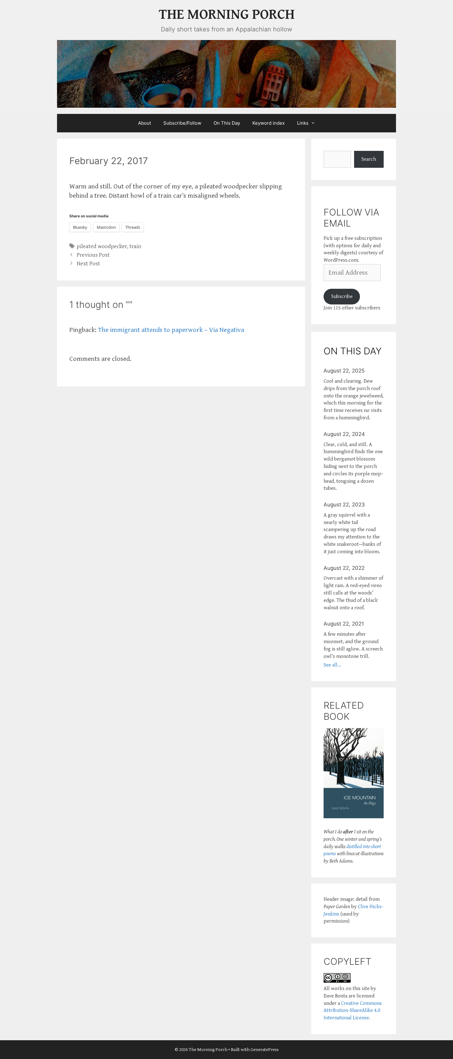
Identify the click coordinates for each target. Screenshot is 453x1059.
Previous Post (93, 255)
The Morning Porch (227, 14)
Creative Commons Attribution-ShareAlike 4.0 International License (353, 1010)
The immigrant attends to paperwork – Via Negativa (171, 330)
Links (302, 123)
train (135, 246)
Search (368, 159)
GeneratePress (265, 1049)
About (144, 123)
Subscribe (342, 296)
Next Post (88, 263)
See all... (332, 665)
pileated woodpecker (102, 246)
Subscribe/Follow (182, 123)
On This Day (227, 123)
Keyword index (268, 123)
